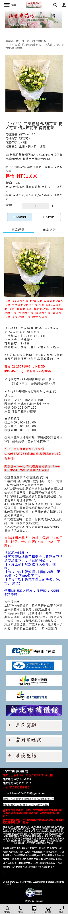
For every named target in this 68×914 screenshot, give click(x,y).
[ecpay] (34, 650)
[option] (34, 19)
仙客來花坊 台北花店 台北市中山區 (25, 41)
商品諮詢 (49, 229)
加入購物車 (20, 217)
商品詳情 (18, 229)
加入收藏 (48, 217)
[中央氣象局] (34, 665)
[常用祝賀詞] (34, 725)
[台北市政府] (34, 680)
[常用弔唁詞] (34, 740)
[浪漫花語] (34, 755)
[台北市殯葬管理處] (34, 695)
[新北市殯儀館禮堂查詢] (34, 710)
